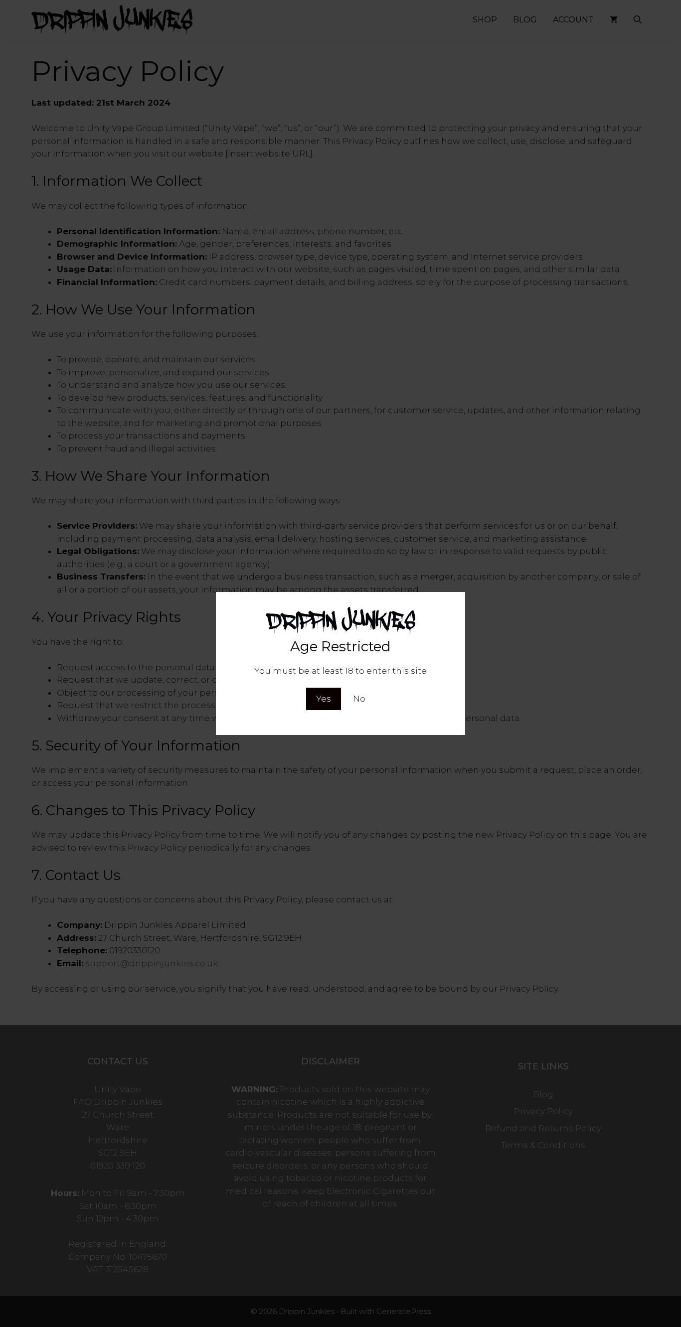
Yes (323, 699)
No (359, 699)
